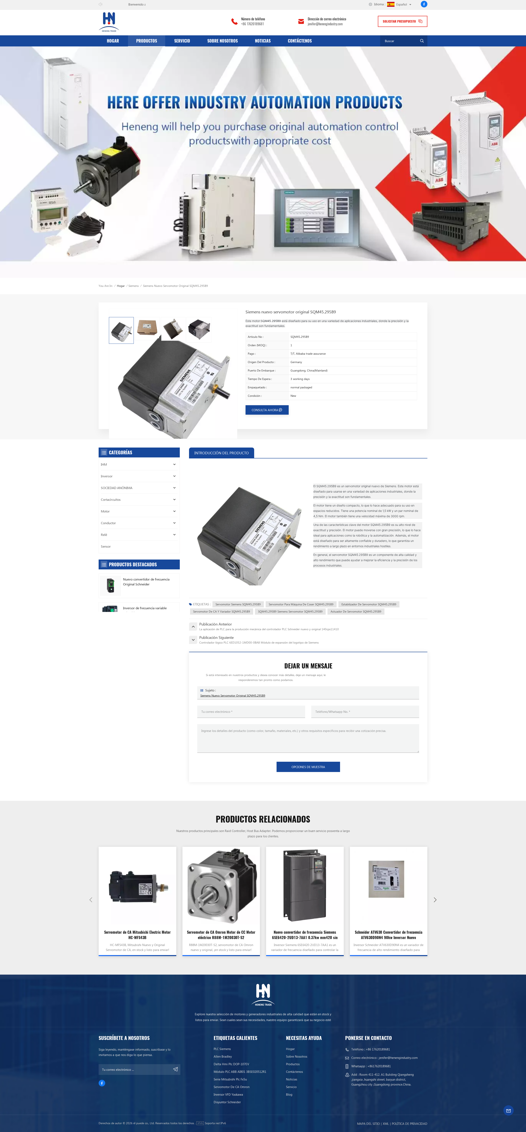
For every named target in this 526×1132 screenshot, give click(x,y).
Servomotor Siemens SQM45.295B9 (238, 604)
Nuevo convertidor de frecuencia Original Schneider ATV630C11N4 (146, 582)
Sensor (106, 546)
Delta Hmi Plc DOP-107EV (231, 1064)
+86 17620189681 (252, 24)
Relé (104, 534)
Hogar (113, 41)
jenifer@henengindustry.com (325, 24)
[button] (435, 900)
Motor (105, 511)
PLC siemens (222, 1049)
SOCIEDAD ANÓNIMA (116, 488)
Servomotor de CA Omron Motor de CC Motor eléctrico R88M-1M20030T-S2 (221, 935)
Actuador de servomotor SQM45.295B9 (356, 611)
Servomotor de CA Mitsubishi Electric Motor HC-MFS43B (137, 935)
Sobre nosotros (222, 41)
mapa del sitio (368, 1124)
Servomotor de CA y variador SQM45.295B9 (221, 611)
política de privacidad (409, 1124)
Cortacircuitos (111, 499)
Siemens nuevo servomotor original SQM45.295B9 (232, 695)
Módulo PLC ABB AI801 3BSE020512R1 (240, 1072)
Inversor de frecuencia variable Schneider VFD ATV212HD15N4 (146, 610)
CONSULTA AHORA (265, 410)
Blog (289, 1094)
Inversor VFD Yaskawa (228, 1094)
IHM (104, 464)
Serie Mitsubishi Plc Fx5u (230, 1079)
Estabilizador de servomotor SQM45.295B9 (368, 604)
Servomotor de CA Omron (231, 1087)
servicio (182, 41)
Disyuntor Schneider (227, 1102)
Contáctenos (300, 41)
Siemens (133, 286)
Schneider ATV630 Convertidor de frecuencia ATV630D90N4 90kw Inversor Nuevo (388, 935)
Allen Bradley (223, 1056)
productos (146, 41)
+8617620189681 (379, 1066)
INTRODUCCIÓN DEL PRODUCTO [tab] (221, 452)
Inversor (107, 476)
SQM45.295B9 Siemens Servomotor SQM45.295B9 (290, 611)
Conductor (108, 523)
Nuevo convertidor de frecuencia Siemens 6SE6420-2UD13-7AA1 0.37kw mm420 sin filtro (305, 935)
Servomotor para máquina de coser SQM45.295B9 (301, 604)
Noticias (263, 41)
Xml (386, 1124)
